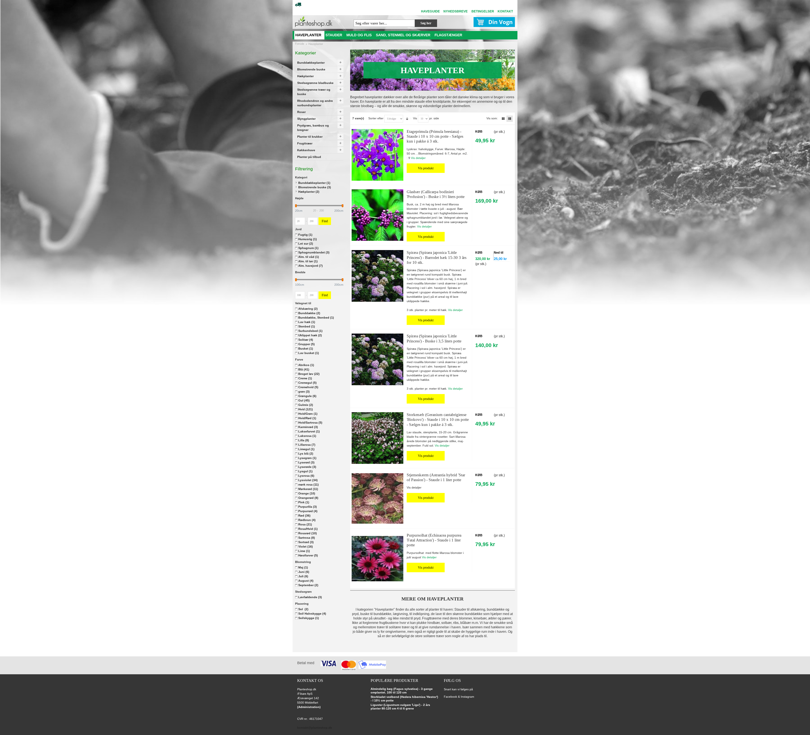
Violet (305, 546)
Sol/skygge (308, 618)
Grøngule (307, 396)
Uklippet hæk (310, 335)
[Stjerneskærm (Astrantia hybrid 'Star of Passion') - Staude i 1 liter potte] (377, 498)
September (308, 585)
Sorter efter (375, 118)
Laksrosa (307, 436)
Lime (304, 551)
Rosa (305, 524)
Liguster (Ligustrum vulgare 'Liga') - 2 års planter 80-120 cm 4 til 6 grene (400, 706)
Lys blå (305, 453)
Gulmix (305, 405)
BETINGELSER (482, 11)
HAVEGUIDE (430, 11)
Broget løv (309, 374)
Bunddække (309, 313)
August (305, 580)
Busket (305, 348)
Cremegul (307, 382)
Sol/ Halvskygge (312, 613)
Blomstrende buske (314, 187)
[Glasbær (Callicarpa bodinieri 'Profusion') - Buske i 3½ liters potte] (377, 215)
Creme (305, 378)
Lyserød (306, 462)
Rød (304, 515)
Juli (303, 576)
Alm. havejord (310, 265)
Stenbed (306, 326)
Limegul (306, 449)
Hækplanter (308, 191)
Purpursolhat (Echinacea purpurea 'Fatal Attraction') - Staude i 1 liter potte (434, 540)
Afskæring (308, 308)
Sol (303, 609)
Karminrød (308, 427)
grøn (304, 391)
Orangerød (308, 497)
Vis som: (492, 118)
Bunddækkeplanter (314, 182)
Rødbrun (307, 520)
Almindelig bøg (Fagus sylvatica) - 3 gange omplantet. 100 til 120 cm (402, 690)
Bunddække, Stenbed (316, 317)
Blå (303, 369)
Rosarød (307, 533)
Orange (306, 493)
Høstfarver (308, 555)
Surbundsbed (310, 330)
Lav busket (308, 353)
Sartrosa (306, 537)
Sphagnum (308, 248)
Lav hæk (306, 322)
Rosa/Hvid (308, 528)
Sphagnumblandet (313, 252)
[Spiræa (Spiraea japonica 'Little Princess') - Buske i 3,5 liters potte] (377, 359)
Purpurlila (307, 506)
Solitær (305, 339)
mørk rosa (308, 484)
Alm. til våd (308, 256)
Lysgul (305, 471)
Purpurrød (307, 511)
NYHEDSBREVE (455, 11)
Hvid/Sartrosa (310, 422)
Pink (303, 502)
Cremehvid (308, 387)
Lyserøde (307, 466)
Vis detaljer (418, 158)
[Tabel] (503, 119)
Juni (303, 571)
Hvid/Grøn (307, 413)
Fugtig (305, 234)
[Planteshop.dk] (313, 21)
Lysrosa (306, 475)
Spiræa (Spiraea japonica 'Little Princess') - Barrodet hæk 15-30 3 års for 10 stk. (436, 257)
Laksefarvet (309, 431)
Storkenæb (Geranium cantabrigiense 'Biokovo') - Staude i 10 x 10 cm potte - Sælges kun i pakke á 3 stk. (438, 419)
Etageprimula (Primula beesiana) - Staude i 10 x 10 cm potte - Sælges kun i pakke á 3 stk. (435, 136)
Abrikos (306, 365)
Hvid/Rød (307, 418)
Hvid (305, 409)
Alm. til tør (308, 261)
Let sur (305, 243)
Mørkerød (308, 489)
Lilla (303, 440)
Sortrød (306, 542)
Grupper (306, 344)
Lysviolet (308, 480)
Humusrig (307, 239)
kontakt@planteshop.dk (314, 727)
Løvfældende (310, 597)
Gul (304, 400)
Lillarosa (306, 444)
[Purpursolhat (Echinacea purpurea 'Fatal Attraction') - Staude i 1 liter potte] (377, 558)
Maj (303, 567)
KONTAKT (505, 11)
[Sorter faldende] (407, 119)
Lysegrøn (307, 458)
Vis (415, 118)
